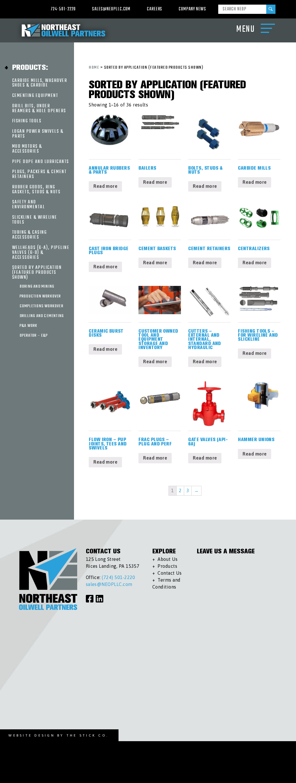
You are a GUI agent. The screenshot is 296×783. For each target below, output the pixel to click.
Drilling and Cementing (42, 316)
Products (167, 566)
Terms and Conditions (166, 583)
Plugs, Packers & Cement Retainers (39, 174)
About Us (167, 559)
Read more (105, 186)
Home (94, 67)
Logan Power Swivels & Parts (38, 134)
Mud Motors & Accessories (27, 149)
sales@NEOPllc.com (111, 9)
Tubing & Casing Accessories (29, 235)
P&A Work (29, 326)
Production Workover (40, 296)
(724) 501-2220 (118, 577)
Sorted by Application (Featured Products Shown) (37, 272)
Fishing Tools (27, 121)
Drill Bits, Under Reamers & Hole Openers (39, 109)
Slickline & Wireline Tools (34, 220)
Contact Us (170, 573)
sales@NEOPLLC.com (109, 584)
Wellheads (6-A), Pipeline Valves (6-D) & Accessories (41, 253)
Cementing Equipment (35, 95)
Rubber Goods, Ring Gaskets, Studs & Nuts (36, 190)
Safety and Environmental (28, 205)
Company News (192, 9)
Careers (154, 9)
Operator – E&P (34, 336)
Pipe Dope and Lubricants (40, 162)
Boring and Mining (37, 286)
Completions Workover (41, 306)
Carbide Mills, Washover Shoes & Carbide (39, 83)
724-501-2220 (63, 9)
